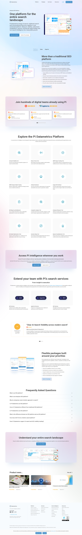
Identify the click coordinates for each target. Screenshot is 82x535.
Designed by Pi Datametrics (42, 527)
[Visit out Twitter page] (14, 512)
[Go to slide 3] (40, 122)
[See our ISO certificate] (65, 518)
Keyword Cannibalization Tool (35, 513)
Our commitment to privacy (33, 527)
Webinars (63, 510)
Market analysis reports (65, 507)
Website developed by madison (51, 527)
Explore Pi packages (46, 378)
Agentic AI (42, 510)
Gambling (53, 513)
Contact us (63, 513)
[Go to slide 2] (41, 341)
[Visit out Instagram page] (15, 512)
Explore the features (47, 86)
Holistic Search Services (44, 507)
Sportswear (53, 516)
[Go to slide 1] (37, 122)
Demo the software (14, 35)
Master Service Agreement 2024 (14, 527)
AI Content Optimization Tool (35, 510)
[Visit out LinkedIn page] (12, 512)
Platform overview (33, 507)
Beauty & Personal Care (55, 507)
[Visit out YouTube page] (10, 512)
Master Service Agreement (24, 527)
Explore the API (46, 265)
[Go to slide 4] (41, 122)
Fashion (53, 510)
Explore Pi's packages (25, 35)
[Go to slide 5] (42, 122)
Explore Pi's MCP (36, 265)
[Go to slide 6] (43, 122)
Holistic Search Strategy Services (56, 285)
